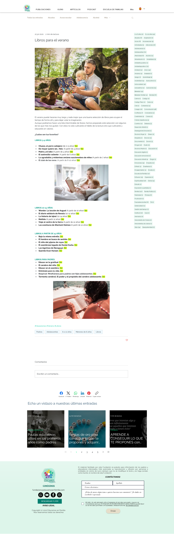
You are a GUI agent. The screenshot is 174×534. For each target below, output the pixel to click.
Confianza (139, 113)
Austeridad (140, 81)
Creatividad (140, 116)
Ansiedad (148, 73)
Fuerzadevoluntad (142, 202)
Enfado (138, 166)
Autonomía (151, 88)
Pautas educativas (35, 430)
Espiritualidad (141, 181)
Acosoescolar (148, 41)
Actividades (140, 45)
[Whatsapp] (40, 494)
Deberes (148, 123)
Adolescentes (52, 332)
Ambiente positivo (142, 63)
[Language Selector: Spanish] (141, 8)
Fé (152, 202)
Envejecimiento (141, 170)
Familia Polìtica (150, 191)
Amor (147, 70)
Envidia (151, 170)
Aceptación (149, 38)
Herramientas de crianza (143, 223)
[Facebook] (53, 494)
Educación (153, 148)
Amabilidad (151, 59)
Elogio (153, 159)
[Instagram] (59, 494)
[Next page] (103, 452)
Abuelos (51, 18)
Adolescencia (82, 18)
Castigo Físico (140, 102)
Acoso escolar (65, 18)
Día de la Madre (141, 148)
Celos (150, 102)
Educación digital (141, 152)
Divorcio (148, 138)
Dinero (151, 134)
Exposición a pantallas (143, 188)
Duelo (147, 145)
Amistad (139, 70)
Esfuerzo (139, 177)
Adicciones (151, 45)
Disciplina (139, 138)
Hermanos (139, 216)
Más (106, 18)
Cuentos (139, 123)
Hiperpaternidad (148, 227)
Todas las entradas (35, 18)
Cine (137, 106)
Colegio (139, 109)
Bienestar (139, 91)
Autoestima (140, 88)
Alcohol (96, 18)
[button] (132, 18)
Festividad (139, 195)
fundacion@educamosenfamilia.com (48, 490)
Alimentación (140, 59)
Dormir (149, 141)
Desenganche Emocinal (143, 131)
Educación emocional (143, 156)
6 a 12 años (66, 332)
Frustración (139, 198)
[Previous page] (71, 452)
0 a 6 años (139, 34)
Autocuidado (140, 84)
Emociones (140, 163)
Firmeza (148, 195)
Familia (139, 191)
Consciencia (150, 113)
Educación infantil (142, 159)
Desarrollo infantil (141, 127)
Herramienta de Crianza (143, 220)
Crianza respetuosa (142, 120)
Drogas (139, 145)
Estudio (138, 184)
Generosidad (140, 206)
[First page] (65, 452)
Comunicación (150, 109)
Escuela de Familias (142, 173)
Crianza (149, 116)
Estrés (151, 181)
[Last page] (108, 452)
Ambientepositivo (142, 66)
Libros (98, 332)
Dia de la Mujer (141, 134)
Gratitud (139, 213)
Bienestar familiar (141, 95)
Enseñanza (147, 166)
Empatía (150, 163)
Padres (39, 332)
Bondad (153, 95)
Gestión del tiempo (142, 209)
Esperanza (149, 177)
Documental (140, 141)
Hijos (138, 227)
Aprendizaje (148, 77)
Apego (138, 77)
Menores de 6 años (84, 332)
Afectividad (140, 56)
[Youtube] (46, 494)
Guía (147, 213)
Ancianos (139, 73)
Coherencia (146, 106)
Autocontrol (151, 81)
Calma (138, 98)
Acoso (138, 41)
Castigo (146, 98)
